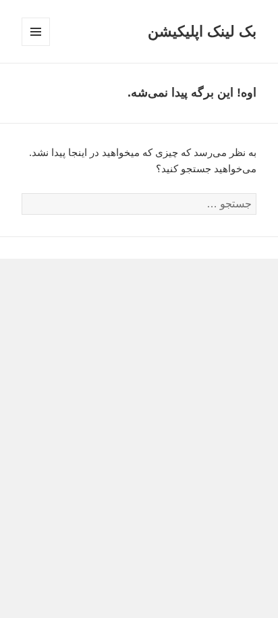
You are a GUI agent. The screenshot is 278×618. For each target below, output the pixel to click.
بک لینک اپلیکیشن (202, 31)
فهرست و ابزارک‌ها (35, 45)
